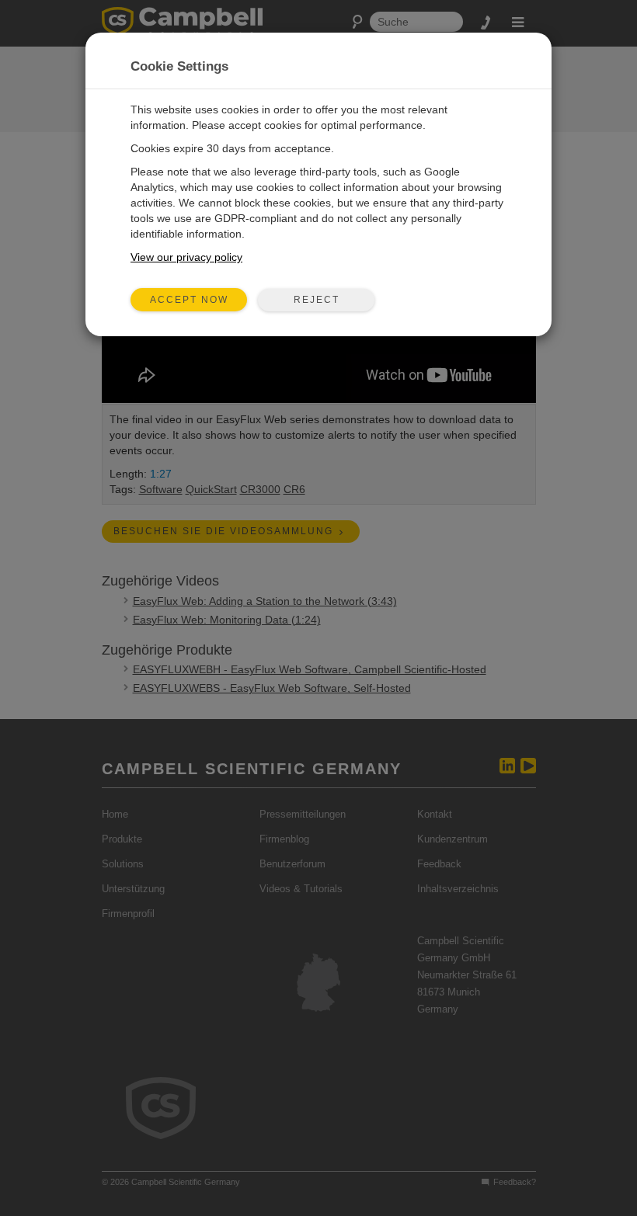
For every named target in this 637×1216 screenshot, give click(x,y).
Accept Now (189, 299)
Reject (316, 299)
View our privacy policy (186, 257)
